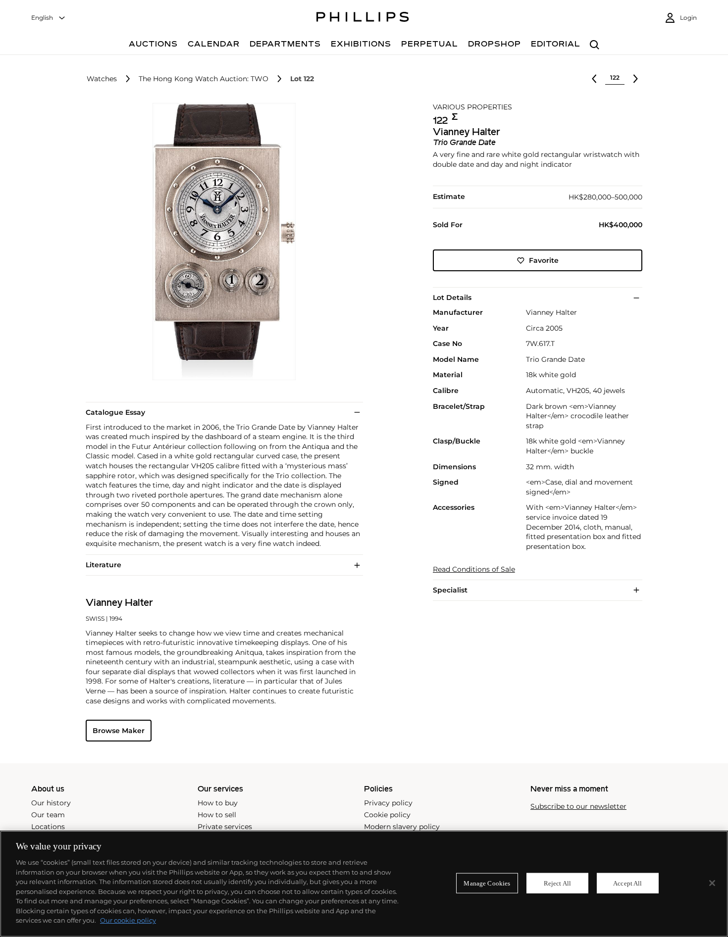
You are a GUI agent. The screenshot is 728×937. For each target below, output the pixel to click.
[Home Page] (362, 18)
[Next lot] (635, 79)
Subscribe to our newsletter (578, 806)
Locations (48, 826)
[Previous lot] (594, 79)
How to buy (218, 802)
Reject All (557, 883)
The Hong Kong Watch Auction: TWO (203, 79)
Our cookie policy (128, 920)
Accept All (627, 883)
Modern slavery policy (402, 826)
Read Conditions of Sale (474, 569)
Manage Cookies (487, 883)
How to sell (217, 814)
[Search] (594, 45)
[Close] (712, 883)
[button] (221, 241)
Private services (225, 826)
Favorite (544, 260)
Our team (48, 814)
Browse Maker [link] (119, 730)
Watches (102, 79)
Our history (51, 802)
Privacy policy (388, 802)
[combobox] (48, 18)
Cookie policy (387, 814)
